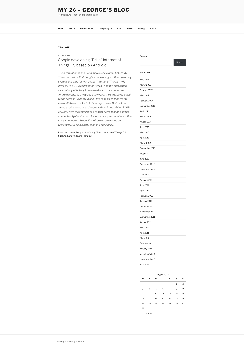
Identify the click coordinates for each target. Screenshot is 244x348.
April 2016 (144, 111)
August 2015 (146, 122)
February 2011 (146, 243)
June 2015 (144, 127)
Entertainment (87, 28)
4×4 (70, 28)
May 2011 (144, 227)
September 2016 (147, 106)
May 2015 (144, 132)
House (129, 28)
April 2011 (144, 233)
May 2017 (144, 95)
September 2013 (147, 148)
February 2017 (146, 100)
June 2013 (144, 159)
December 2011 (147, 206)
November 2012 (147, 169)
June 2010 (145, 264)
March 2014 (145, 143)
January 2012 (146, 201)
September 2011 (147, 217)
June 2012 (144, 185)
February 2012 (146, 196)
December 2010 (147, 254)
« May (149, 313)
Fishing (141, 28)
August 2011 (145, 222)
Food (119, 28)
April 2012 (144, 190)
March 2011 (145, 238)
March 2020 (145, 85)
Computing (104, 28)
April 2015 (144, 137)
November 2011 (147, 211)
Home (60, 28)
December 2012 (147, 164)
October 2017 (146, 90)
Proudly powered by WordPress (71, 341)
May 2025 (144, 79)
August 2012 (146, 180)
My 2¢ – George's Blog (94, 10)
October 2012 (146, 174)
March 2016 (145, 116)
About (153, 28)
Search (143, 56)
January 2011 (146, 248)
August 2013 (146, 153)
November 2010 (147, 259)
